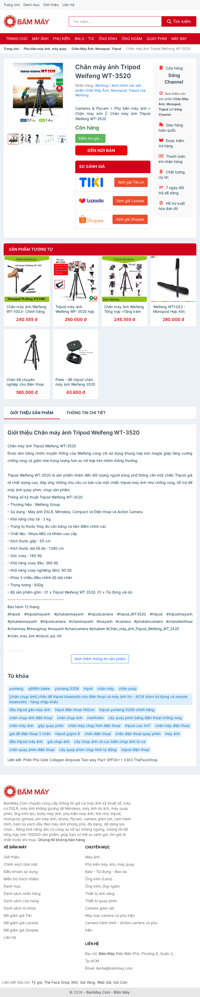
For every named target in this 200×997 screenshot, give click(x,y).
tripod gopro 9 (67, 733)
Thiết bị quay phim (101, 901)
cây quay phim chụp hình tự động (88, 749)
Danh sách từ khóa (20, 908)
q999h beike (39, 688)
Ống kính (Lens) (98, 879)
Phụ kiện (61, 38)
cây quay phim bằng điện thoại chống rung (145, 718)
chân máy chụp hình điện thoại (94, 725)
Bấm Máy (122, 992)
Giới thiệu (51, 5)
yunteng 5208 (67, 688)
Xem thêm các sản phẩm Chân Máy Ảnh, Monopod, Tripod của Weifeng (110, 90)
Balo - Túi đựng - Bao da (106, 871)
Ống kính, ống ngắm (102, 886)
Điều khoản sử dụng (21, 871)
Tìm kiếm (181, 21)
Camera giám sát (99, 908)
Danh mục (31, 5)
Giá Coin (120, 982)
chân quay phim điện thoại (31, 749)
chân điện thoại (98, 733)
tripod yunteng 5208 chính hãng (126, 709)
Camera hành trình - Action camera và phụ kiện (121, 926)
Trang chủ (12, 5)
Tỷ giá (37, 982)
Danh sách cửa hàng (21, 901)
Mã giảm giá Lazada (21, 922)
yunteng (16, 688)
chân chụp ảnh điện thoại (30, 718)
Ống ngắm (132, 38)
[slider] (13, 139)
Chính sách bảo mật (21, 864)
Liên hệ (68, 5)
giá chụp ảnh (58, 741)
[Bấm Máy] (30, 791)
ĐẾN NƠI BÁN (101, 150)
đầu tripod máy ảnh (26, 741)
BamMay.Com (98, 992)
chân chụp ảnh (69, 718)
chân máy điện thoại (172, 725)
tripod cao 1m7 (138, 725)
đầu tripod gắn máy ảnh (29, 709)
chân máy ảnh (21, 725)
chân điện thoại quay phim (137, 733)
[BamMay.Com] (26, 21)
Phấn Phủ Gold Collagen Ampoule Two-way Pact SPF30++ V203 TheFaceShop (90, 760)
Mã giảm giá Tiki (18, 915)
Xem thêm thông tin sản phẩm (100, 658)
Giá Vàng (87, 982)
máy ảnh (172, 733)
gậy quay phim (51, 725)
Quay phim (157, 38)
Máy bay (179, 38)
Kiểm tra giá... (90, 138)
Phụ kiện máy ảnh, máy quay (45, 49)
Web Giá (104, 982)
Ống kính (108, 38)
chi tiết (86, 412)
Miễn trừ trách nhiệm (21, 879)
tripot (88, 688)
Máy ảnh (40, 38)
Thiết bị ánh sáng (100, 893)
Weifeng (101, 85)
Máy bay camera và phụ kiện (110, 915)
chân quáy (128, 688)
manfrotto (95, 718)
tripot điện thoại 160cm (75, 709)
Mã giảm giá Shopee (21, 930)
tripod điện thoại (135, 749)
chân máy (105, 688)
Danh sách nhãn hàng (22, 893)
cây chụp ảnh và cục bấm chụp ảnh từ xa (109, 741)
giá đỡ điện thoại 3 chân (30, 733)
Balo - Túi (84, 38)
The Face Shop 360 (61, 982)
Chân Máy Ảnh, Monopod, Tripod (96, 49)
